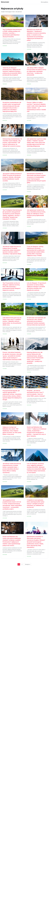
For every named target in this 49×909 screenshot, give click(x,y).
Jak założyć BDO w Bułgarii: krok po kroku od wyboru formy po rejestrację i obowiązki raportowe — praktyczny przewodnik (36, 71)
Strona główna (44, 2)
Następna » (27, 564)
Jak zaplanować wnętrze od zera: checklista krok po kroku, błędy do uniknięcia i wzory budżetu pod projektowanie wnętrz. (36, 213)
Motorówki (5, 2)
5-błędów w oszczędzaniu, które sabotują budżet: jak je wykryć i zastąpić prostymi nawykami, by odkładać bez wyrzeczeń (35, 503)
